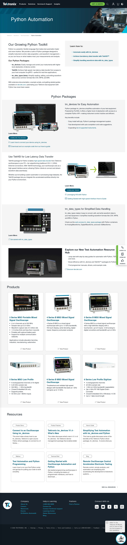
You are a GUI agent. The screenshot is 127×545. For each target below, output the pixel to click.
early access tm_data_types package (88, 222)
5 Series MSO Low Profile (21, 379)
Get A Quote (97, 4)
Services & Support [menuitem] (44, 4)
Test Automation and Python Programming (26, 462)
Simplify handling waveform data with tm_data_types (93, 60)
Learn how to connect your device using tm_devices (28, 142)
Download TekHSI (73, 190)
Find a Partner (74, 504)
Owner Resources (49, 513)
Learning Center (49, 511)
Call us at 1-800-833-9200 (82, 528)
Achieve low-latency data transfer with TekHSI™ (91, 56)
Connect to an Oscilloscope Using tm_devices (26, 432)
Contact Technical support (53, 508)
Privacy (40, 528)
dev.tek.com (21, 84)
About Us (24, 504)
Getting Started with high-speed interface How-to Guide (87, 198)
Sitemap (33, 528)
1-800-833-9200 (48, 504)
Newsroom (24, 508)
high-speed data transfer (42, 161)
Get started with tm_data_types (21, 239)
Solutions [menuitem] (31, 4)
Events (23, 511)
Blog (44, 515)
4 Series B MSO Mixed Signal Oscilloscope (60, 318)
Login (112, 4)
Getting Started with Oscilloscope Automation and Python (62, 464)
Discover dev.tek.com (74, 269)
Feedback (96, 528)
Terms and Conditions (64, 528)
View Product (27, 349)
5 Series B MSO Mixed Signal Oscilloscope (98, 318)
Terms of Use (50, 528)
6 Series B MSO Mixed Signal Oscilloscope (60, 381)
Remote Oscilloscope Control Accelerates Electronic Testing (97, 462)
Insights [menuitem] (57, 4)
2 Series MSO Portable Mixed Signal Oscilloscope (23, 318)
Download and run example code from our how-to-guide (30, 146)
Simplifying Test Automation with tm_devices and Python (96, 432)
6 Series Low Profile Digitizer (98, 379)
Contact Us (47, 506)
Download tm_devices (18, 138)
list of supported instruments (86, 128)
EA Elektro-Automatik (28, 513)
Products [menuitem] (22, 4)
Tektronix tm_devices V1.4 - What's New (61, 432)
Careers (23, 506)
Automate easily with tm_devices (85, 52)
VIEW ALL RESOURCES (109, 487)
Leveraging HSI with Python (77, 194)
